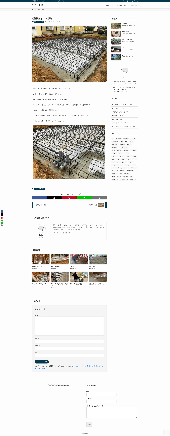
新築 (121, 173)
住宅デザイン (118, 108)
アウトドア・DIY (119, 123)
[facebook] (123, 1)
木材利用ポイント (116, 176)
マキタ (134, 165)
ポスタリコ (127, 165)
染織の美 (125, 176)
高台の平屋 (133, 179)
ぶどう (120, 153)
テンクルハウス (126, 159)
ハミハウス (115, 162)
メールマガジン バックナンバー (124, 126)
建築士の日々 (118, 115)
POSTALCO (115, 144)
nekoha (131, 141)
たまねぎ (114, 153)
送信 (89, 424)
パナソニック (123, 162)
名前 (37, 338)
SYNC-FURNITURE (117, 150)
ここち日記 (134, 150)
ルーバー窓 (115, 171)
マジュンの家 (115, 168)
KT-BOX (133, 138)
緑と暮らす (117, 119)
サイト (36, 352)
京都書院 (122, 171)
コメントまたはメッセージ (94, 406)
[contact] (135, 1)
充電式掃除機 (130, 171)
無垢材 (113, 179)
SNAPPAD (114, 147)
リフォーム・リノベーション (122, 104)
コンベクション (116, 159)
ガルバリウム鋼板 (131, 156)
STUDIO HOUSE (124, 147)
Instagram (126, 138)
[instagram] (128, 1)
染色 (131, 176)
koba (41, 235)
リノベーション (125, 168)
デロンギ (134, 159)
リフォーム (134, 168)
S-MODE (122, 144)
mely (126, 141)
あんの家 (126, 150)
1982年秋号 (118, 138)
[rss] (132, 1)
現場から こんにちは (38, 21)
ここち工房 (37, 5)
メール (37, 345)
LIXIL (121, 141)
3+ (112, 138)
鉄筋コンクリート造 (122, 179)
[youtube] (130, 1)
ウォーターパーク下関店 (118, 156)
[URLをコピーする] (99, 197)
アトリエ (126, 153)
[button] (39, 197)
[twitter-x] (125, 1)
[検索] (137, 1)
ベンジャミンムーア (117, 165)
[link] (54, 233)
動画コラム (115, 173)
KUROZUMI (115, 141)
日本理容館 (127, 173)
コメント (38, 315)
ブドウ (130, 162)
